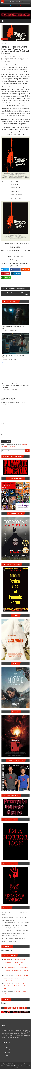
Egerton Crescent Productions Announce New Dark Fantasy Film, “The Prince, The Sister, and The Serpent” (15, 385)
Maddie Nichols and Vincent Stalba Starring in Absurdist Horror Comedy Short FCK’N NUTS (16, 978)
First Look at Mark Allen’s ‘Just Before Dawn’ (14, 288)
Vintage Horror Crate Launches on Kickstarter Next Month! (16, 293)
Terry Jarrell (7, 959)
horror (17, 59)
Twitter (6, 1047)
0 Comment (15, 56)
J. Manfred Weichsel (9, 967)
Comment (4, 407)
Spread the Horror (7, 61)
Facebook (7, 1050)
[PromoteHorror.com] (15, 14)
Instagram (7, 1052)
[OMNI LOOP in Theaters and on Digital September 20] (15, 343)
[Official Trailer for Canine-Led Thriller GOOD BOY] (15, 314)
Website (3, 435)
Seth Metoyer (7, 983)
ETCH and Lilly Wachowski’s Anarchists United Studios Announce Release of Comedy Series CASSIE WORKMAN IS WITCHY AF (15, 933)
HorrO (13, 330)
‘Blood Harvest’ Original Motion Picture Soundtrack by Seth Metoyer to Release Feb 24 (16, 986)
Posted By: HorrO (5, 56)
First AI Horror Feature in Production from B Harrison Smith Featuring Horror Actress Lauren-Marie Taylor (15, 962)
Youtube (7, 1055)
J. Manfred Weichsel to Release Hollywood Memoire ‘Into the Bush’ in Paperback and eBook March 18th (16, 970)
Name (3, 423)
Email (2, 429)
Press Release (4, 39)
